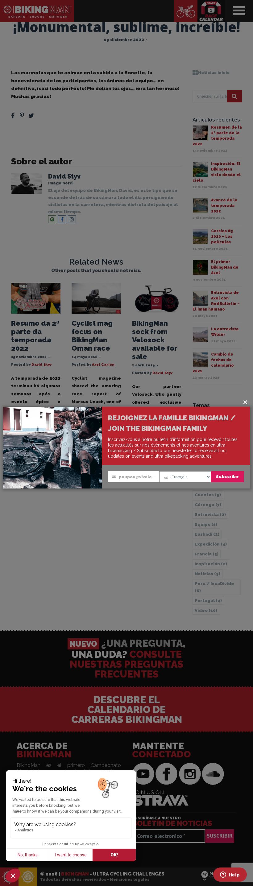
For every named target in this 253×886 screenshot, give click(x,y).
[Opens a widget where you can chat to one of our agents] (230, 875)
